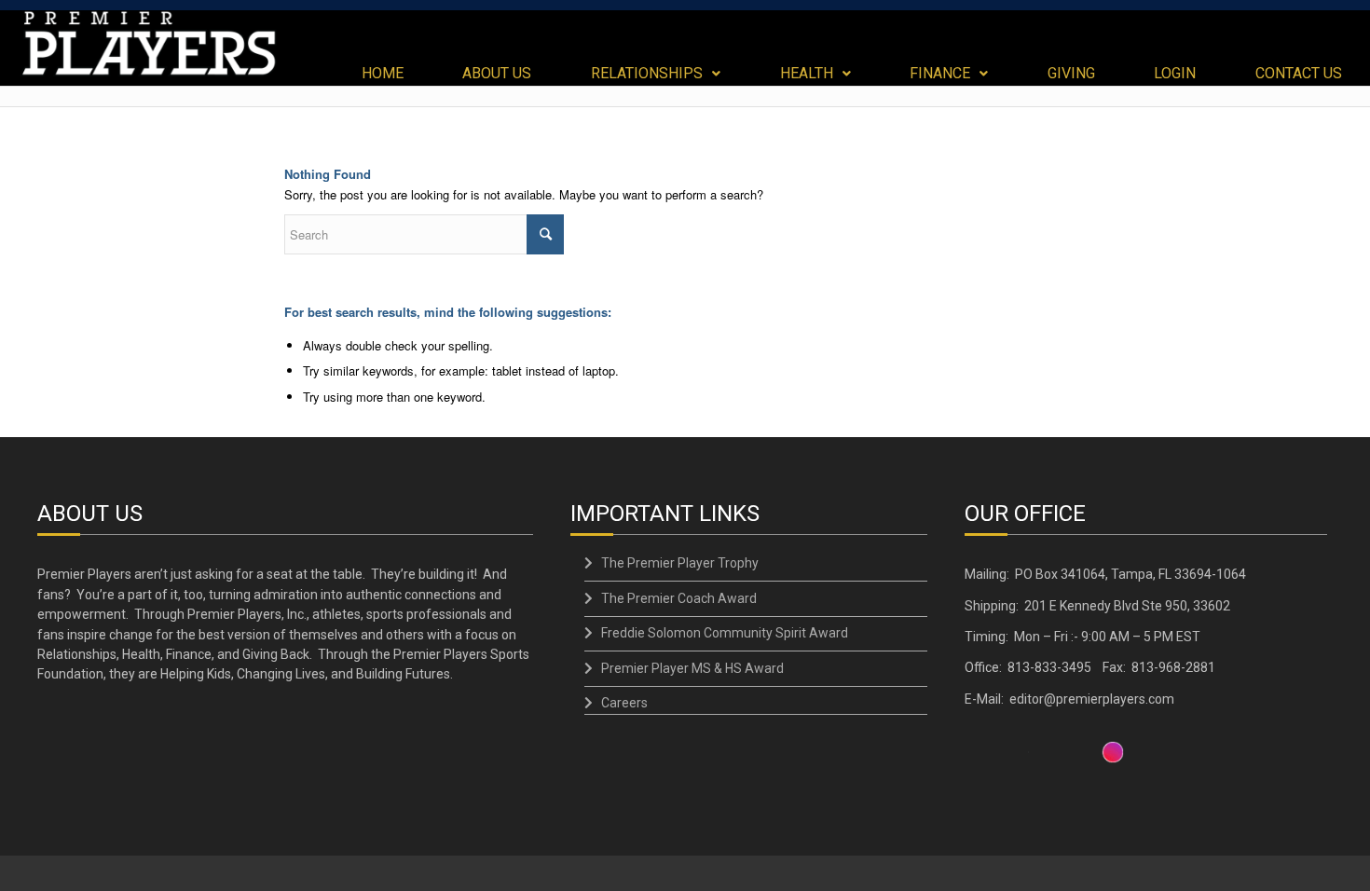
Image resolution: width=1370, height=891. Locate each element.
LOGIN (1175, 73)
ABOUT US (496, 73)
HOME (383, 73)
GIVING (1071, 73)
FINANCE (940, 73)
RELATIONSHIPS (647, 73)
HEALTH (806, 73)
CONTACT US (1298, 73)
